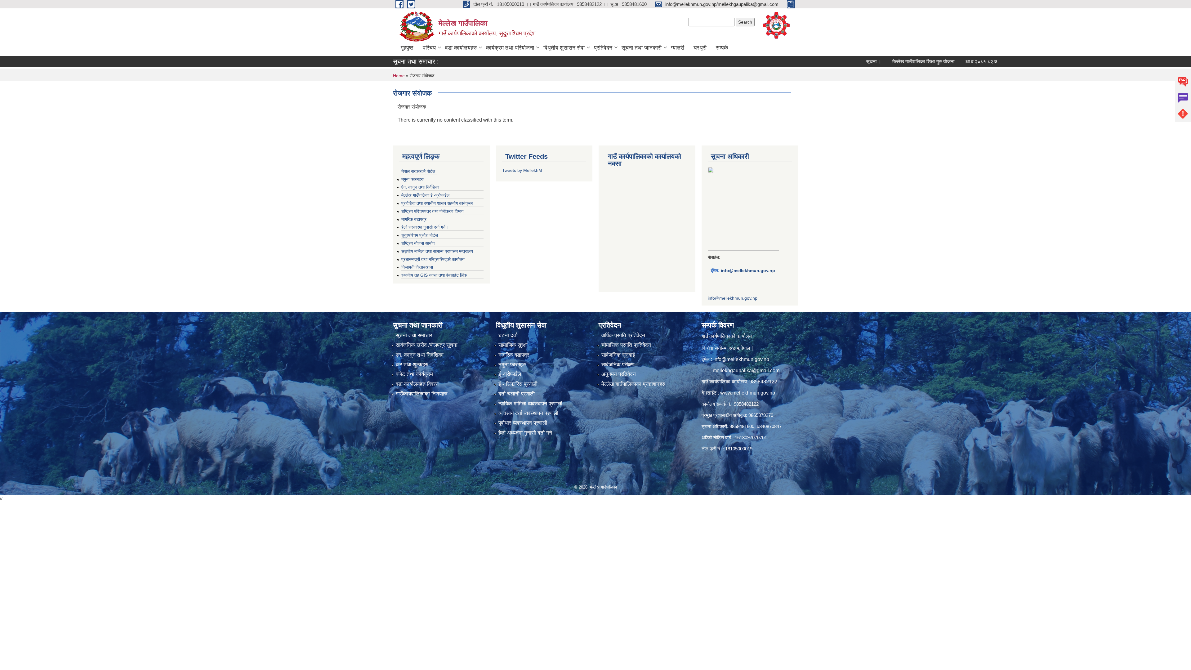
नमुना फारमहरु (412, 179)
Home (399, 75)
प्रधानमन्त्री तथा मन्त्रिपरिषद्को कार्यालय (433, 259)
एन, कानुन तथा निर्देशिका (420, 355)
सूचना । (837, 61)
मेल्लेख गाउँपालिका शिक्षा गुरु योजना (887, 61)
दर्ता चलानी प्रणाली (516, 394)
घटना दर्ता (508, 335)
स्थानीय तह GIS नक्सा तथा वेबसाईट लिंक (434, 275)
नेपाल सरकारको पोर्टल (418, 171)
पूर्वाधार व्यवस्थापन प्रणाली (522, 423)
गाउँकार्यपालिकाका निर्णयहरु (422, 394)
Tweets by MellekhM (522, 170)
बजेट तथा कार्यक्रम (414, 374)
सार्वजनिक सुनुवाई (618, 355)
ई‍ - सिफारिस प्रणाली (518, 384)
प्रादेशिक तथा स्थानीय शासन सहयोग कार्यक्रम (437, 203)
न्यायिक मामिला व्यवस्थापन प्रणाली (530, 404)
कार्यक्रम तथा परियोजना (510, 48)
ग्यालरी (677, 48)
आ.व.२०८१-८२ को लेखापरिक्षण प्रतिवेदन (965, 61)
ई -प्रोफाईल (509, 374)
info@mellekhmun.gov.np (748, 270)
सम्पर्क (722, 48)
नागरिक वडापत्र (513, 355)
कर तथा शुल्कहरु (412, 365)
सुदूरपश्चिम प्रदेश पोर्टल (419, 235)
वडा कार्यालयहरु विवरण (417, 384)
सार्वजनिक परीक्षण (617, 365)
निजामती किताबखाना (417, 267)
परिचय (429, 48)
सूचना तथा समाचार (414, 335)
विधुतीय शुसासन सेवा (564, 48)
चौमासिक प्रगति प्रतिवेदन (626, 345)
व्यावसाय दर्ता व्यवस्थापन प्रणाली (528, 413)
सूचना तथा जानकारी (642, 48)
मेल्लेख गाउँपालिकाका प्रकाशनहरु (633, 384)
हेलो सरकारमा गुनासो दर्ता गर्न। (424, 227)
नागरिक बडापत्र (413, 219)
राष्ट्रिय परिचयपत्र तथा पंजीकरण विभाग (432, 211)
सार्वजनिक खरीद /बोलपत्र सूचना (426, 345)
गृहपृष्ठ (407, 48)
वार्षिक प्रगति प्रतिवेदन (623, 335)
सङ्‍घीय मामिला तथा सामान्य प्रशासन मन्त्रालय (437, 251)
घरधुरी (700, 48)
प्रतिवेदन (603, 48)
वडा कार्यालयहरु (461, 48)
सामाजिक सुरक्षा (513, 345)
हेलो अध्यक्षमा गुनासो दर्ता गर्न (525, 433)
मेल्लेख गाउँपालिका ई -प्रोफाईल (425, 195)
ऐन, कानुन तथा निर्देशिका (420, 187)
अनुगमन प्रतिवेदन (618, 374)
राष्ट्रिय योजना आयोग (418, 243)
